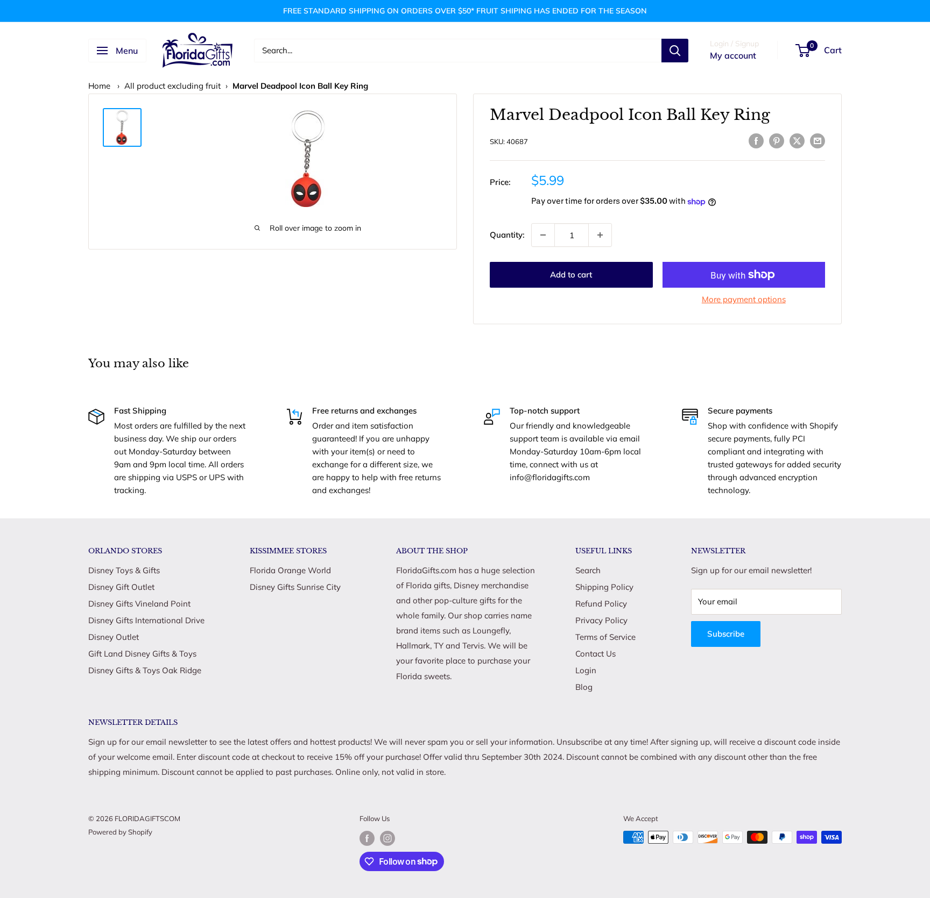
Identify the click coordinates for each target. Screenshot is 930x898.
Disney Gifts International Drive (146, 620)
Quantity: (507, 235)
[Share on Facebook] (756, 140)
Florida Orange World (290, 570)
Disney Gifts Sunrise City (295, 587)
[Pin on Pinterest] (776, 140)
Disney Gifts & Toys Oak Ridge (144, 670)
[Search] (674, 50)
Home (99, 86)
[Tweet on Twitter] (797, 140)
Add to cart (571, 274)
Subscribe (725, 634)
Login (585, 670)
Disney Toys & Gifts (124, 570)
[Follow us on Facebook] (367, 838)
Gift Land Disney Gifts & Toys (142, 653)
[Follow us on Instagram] (387, 838)
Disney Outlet (113, 637)
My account (733, 55)
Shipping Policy (604, 587)
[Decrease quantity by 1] (543, 235)
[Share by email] (817, 140)
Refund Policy (601, 603)
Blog (584, 687)
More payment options (744, 299)
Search (588, 570)
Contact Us (595, 653)
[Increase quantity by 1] (600, 235)
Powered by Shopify (120, 832)
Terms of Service (605, 637)
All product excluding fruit (172, 86)
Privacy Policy (601, 620)
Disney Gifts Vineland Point (139, 603)
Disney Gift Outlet (121, 587)
